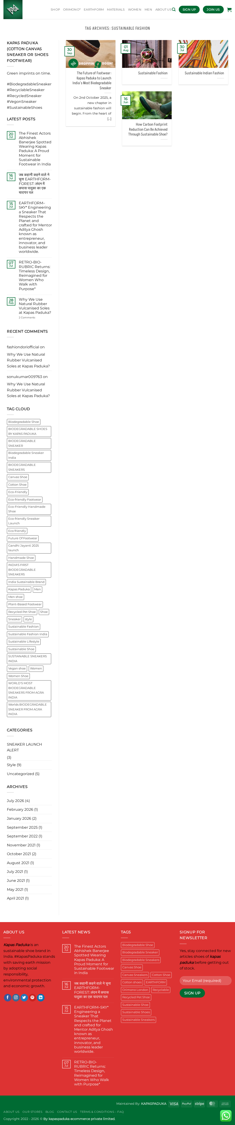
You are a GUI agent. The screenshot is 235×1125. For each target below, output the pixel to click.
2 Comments (33, 317)
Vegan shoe (17, 668)
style (28, 619)
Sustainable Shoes (136, 1012)
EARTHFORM (94, 9)
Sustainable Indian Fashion (204, 73)
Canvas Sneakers (135, 975)
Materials (116, 9)
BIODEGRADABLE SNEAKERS (22, 467)
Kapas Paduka (19, 589)
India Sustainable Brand (26, 582)
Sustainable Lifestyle (23, 641)
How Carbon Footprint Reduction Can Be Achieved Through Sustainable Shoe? (148, 129)
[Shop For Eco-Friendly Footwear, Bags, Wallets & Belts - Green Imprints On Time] (23, 9)
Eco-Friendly (17, 492)
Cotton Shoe (17, 484)
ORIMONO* (72, 9)
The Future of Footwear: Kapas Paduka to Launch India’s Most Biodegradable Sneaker (92, 81)
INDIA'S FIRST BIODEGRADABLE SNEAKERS (22, 569)
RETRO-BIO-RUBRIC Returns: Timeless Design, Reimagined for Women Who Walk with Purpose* (34, 275)
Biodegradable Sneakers (140, 960)
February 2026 (20, 809)
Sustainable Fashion (23, 626)
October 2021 (19, 854)
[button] (174, 9)
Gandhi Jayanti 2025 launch (23, 548)
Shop (55, 9)
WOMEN (134, 9)
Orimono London (135, 990)
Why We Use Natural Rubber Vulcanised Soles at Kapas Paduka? (35, 306)
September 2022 (22, 836)
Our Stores (32, 1111)
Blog (49, 1111)
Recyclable (161, 990)
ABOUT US (163, 9)
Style (11, 765)
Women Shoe (18, 676)
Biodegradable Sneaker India (26, 455)
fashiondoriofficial (23, 347)
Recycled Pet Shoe (22, 612)
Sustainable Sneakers (138, 1019)
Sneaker (14, 619)
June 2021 (16, 880)
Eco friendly (17, 531)
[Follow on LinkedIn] (41, 998)
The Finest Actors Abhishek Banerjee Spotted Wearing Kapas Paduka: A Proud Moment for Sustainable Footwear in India (35, 148)
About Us (11, 1111)
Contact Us (67, 1111)
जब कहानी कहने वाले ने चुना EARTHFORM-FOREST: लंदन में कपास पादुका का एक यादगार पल (35, 184)
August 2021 (18, 863)
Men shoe (15, 597)
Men (37, 589)
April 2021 (15, 898)
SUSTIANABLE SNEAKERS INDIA (27, 659)
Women (36, 668)
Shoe (44, 612)
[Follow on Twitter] (24, 998)
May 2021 (15, 889)
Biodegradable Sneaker (140, 952)
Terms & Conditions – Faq (102, 1111)
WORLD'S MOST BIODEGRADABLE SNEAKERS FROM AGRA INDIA (26, 690)
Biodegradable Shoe (23, 422)
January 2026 (19, 818)
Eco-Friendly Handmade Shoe (26, 509)
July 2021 (15, 871)
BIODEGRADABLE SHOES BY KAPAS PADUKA (27, 431)
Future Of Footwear (22, 538)
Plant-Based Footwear (25, 604)
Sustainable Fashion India (27, 634)
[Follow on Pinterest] (32, 998)
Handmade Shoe (21, 558)
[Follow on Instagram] (16, 998)
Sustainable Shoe (21, 649)
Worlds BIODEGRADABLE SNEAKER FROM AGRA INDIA (27, 709)
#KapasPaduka (28, 956)
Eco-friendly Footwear (24, 499)
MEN (148, 9)
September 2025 (22, 827)
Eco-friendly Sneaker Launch (23, 521)
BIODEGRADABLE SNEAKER (22, 443)
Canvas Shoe (17, 477)
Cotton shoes (132, 982)
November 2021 (21, 845)
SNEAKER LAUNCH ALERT (24, 747)
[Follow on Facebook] (7, 998)
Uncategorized (20, 774)
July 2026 (15, 801)
